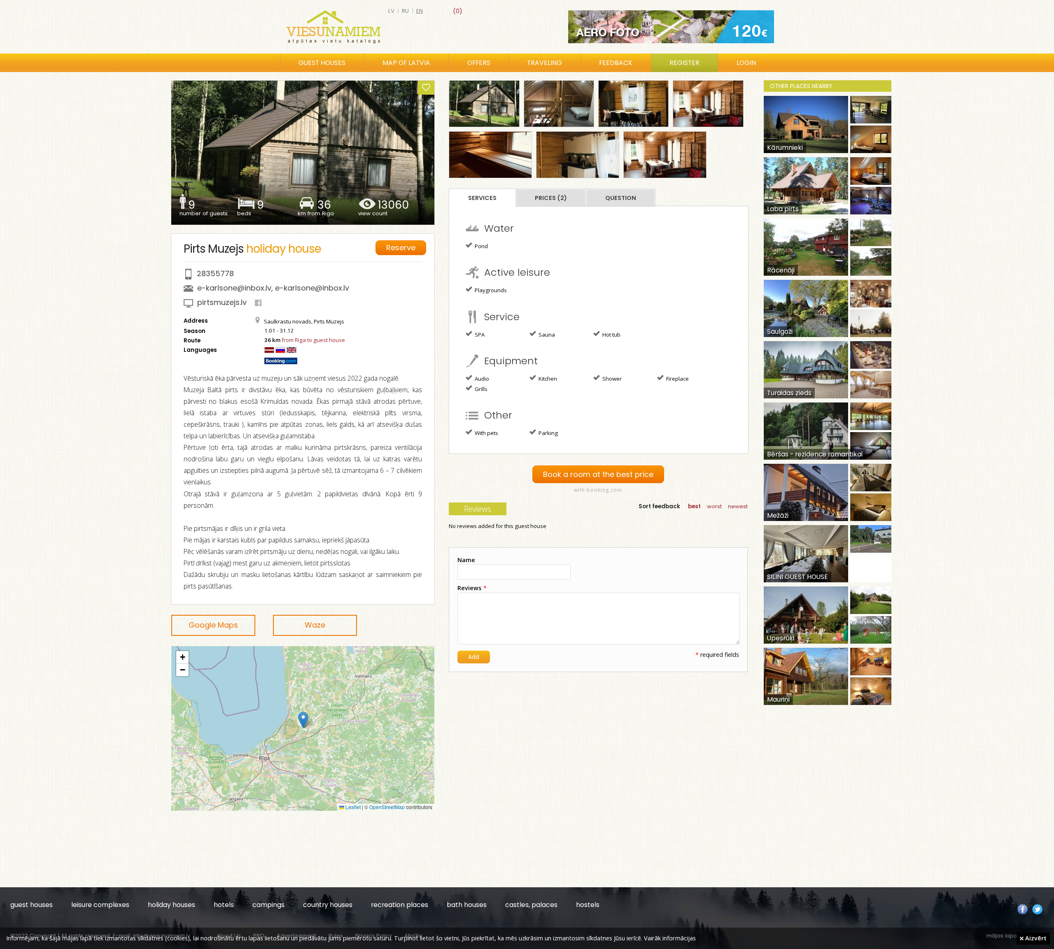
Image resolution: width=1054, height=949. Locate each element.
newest (738, 506)
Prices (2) (551, 198)
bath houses (467, 904)
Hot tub (610, 334)
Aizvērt (1035, 938)
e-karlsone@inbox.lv (234, 288)
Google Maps (213, 625)
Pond (480, 246)
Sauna (546, 334)
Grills (480, 389)
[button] (303, 720)
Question (620, 198)
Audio (481, 378)
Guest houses (321, 62)
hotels (224, 904)
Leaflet (352, 806)
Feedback (615, 62)
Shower (611, 378)
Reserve (400, 247)
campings (268, 904)
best (694, 506)
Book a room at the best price (598, 474)
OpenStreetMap (387, 806)
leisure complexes (100, 904)
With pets (485, 433)
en (419, 11)
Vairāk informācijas (670, 938)
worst (714, 506)
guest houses (31, 904)
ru (405, 11)
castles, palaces (531, 904)
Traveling (544, 62)
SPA (479, 334)
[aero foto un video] (671, 26)
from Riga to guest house (313, 340)
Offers (478, 62)
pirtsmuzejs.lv (222, 302)
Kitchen (547, 378)
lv (391, 11)
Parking (547, 433)
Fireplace (677, 378)
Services (482, 198)
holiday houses (171, 904)
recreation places (399, 904)
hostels (587, 904)
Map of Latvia (406, 62)
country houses (327, 904)
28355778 (215, 273)
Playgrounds (490, 290)
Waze (315, 625)
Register (684, 62)
